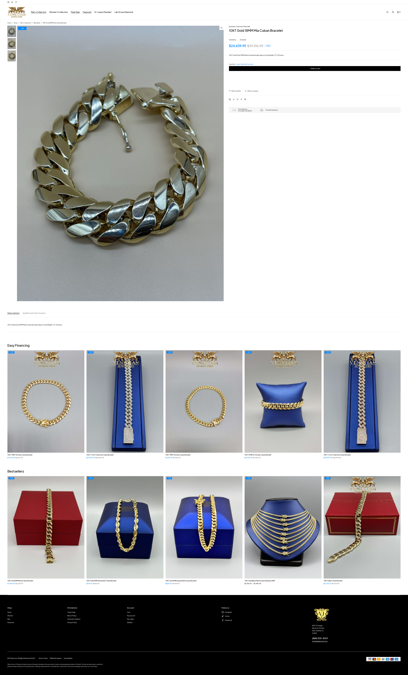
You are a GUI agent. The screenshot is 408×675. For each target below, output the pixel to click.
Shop (16, 23)
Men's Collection (25, 23)
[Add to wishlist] (235, 91)
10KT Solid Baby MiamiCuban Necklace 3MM (260, 581)
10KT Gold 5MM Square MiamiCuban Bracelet (181, 581)
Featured (239, 26)
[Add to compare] (251, 91)
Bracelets (37, 23)
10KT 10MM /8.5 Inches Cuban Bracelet (258, 455)
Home (9, 23)
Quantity (241, 64)
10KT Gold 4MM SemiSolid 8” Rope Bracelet (101, 581)
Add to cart (315, 68)
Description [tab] (13, 313)
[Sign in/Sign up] (393, 12)
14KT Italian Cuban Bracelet (333, 581)
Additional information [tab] (34, 313)
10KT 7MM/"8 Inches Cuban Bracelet (19, 455)
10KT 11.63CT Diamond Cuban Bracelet (100, 455)
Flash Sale (246, 26)
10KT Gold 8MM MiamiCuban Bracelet (20, 581)
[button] (221, 28)
